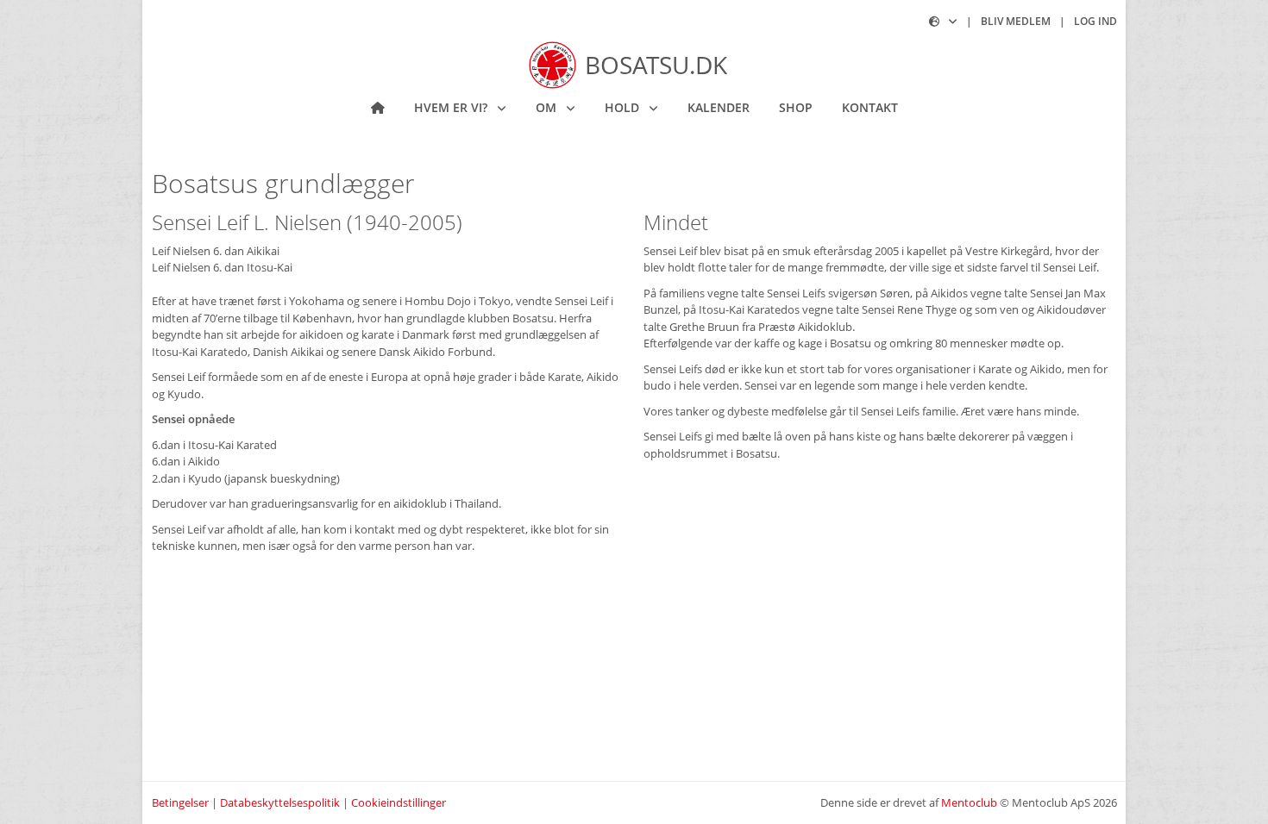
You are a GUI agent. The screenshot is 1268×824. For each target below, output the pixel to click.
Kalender (718, 107)
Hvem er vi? (452, 107)
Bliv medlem (1016, 21)
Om (548, 107)
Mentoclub (969, 802)
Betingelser (180, 802)
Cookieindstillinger (398, 802)
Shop (796, 107)
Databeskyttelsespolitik (280, 802)
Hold (624, 107)
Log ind (1095, 21)
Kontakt (870, 107)
